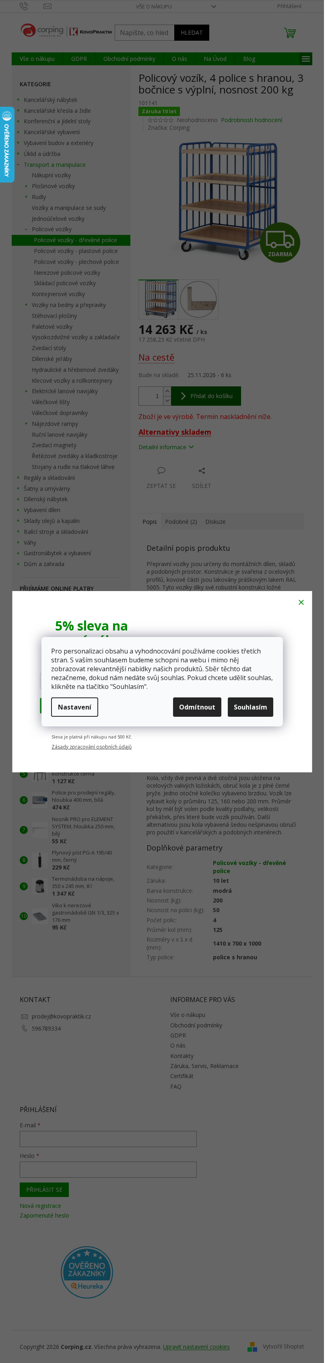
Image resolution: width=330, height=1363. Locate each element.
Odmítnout (197, 707)
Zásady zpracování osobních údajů (92, 746)
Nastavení (74, 707)
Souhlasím (250, 707)
